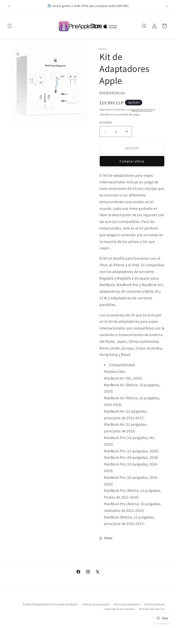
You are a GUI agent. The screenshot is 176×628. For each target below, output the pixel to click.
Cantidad (105, 122)
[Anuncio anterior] (9, 6)
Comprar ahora (132, 161)
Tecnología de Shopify (64, 604)
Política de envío (154, 604)
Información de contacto (119, 609)
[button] (10, 26)
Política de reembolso (127, 604)
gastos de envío (142, 109)
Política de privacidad (95, 604)
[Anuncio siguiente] (167, 6)
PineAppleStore (42, 604)
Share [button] (108, 538)
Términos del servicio (152, 609)
